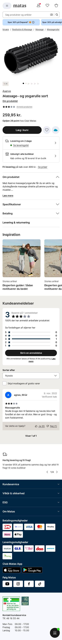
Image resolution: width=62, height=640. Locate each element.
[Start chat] (55, 633)
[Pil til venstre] (47, 472)
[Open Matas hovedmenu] (7, 6)
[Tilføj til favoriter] (47, 130)
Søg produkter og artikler (18, 14)
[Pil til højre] (56, 472)
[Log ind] (38, 5)
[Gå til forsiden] (19, 6)
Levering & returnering (16, 222)
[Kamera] (51, 14)
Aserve (7, 91)
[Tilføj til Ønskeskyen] (55, 130)
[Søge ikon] (56, 14)
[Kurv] (56, 5)
